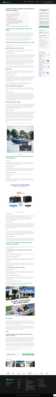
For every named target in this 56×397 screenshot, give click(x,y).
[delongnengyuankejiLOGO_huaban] (10, 378)
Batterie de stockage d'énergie (43, 37)
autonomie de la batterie (9, 164)
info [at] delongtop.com (42, 380)
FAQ (7, 25)
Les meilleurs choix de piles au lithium (12, 23)
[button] (6, 363)
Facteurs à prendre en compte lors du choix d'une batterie (14, 20)
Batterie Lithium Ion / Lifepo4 (11, 19)
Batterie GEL (9, 17)
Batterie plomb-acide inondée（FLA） (12, 16)
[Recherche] (49, 2)
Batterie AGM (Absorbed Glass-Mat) (12, 18)
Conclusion (8, 24)
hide (18, 12)
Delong (7, 349)
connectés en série (31, 263)
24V (9, 175)
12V (8, 175)
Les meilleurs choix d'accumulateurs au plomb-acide (14, 22)
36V (11, 175)
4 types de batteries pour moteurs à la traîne (12, 15)
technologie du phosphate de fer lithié (20, 104)
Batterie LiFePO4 (41, 40)
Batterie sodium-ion (42, 46)
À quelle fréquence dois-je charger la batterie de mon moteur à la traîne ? (17, 26)
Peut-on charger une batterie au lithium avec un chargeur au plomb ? (21, 347)
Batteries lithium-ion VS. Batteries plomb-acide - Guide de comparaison (21, 123)
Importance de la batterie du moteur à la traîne (12, 14)
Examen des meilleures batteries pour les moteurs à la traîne (14, 21)
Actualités (13, 349)
